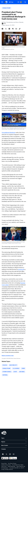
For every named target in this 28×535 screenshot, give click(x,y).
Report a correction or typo (8, 355)
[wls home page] (3, 433)
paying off (21, 269)
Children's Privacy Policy (6, 464)
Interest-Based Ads (11, 466)
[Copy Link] (19, 29)
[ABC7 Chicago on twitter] (6, 454)
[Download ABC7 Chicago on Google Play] (13, 458)
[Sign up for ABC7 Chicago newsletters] (13, 454)
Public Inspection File (21, 466)
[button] (2, 2)
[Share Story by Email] (16, 29)
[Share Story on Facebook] (2, 29)
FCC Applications (4, 467)
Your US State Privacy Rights (17, 464)
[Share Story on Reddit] (9, 29)
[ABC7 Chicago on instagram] (10, 454)
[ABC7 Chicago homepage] (5, 2)
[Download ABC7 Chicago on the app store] (5, 458)
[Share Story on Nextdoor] (12, 29)
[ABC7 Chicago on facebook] (2, 454)
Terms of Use (3, 466)
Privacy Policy (4, 463)
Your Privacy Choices (12, 463)
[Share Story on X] (6, 29)
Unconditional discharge (8, 132)
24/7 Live (11, 2)
